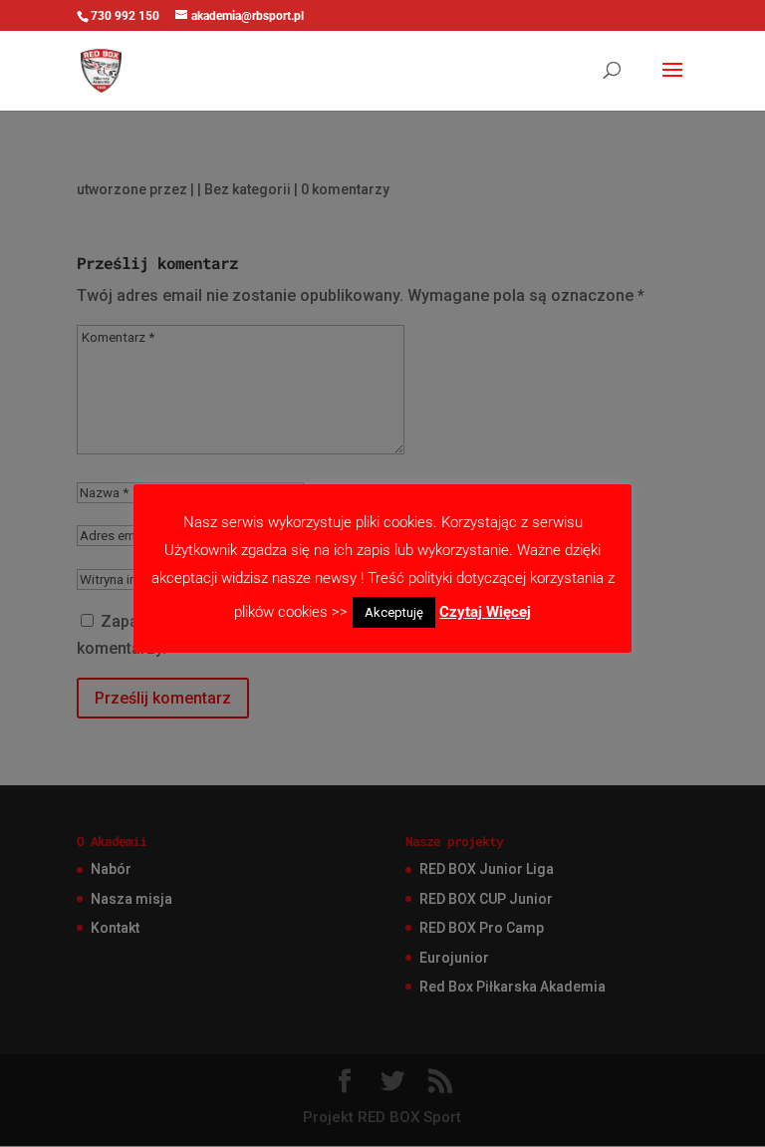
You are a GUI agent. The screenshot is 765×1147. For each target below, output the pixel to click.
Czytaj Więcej (485, 612)
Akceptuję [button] (394, 612)
